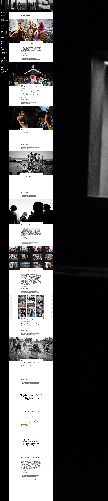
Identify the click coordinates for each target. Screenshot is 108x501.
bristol (2, 44)
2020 (2, 35)
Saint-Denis (32, 59)
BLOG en (22, 85)
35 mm (22, 58)
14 (32, 479)
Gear (5, 53)
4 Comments (28, 88)
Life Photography (26, 174)
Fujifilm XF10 (5, 52)
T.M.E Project (3, 71)
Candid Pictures (31, 58)
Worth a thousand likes (30, 224)
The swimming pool (28, 176)
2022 (6, 35)
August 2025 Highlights (30, 457)
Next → (35, 479)
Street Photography (37, 59)
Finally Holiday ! (27, 43)
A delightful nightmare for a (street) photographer (30, 363)
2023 (2, 36)
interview (7, 53)
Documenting (3, 51)
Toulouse (6, 71)
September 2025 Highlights (31, 411)
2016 (6, 32)
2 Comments (27, 45)
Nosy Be (35, 291)
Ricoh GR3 (28, 59)
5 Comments (29, 272)
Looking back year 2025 (30, 270)
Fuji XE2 (2, 53)
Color (35, 58)
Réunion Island (24, 59)
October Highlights (28, 320)
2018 (4, 33)
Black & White (26, 58)
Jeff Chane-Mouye (3, 20)
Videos (2, 72)
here (22, 92)
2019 (6, 33)
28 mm (3, 31)
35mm (22, 102)
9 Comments (28, 132)
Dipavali (23, 383)
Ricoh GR (3, 57)
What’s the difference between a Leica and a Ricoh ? (4, 25)
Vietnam (38, 292)
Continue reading (24, 53)
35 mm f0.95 (2, 32)
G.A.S (23, 131)
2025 (22, 333)
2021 (4, 35)
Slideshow (3, 64)
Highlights (25, 318)
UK (7, 71)
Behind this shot (3, 40)
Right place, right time (29, 87)
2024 (3, 36)
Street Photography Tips (4, 70)
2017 (2, 33)
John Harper (2, 18)
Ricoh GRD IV (4, 60)
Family (2, 52)
